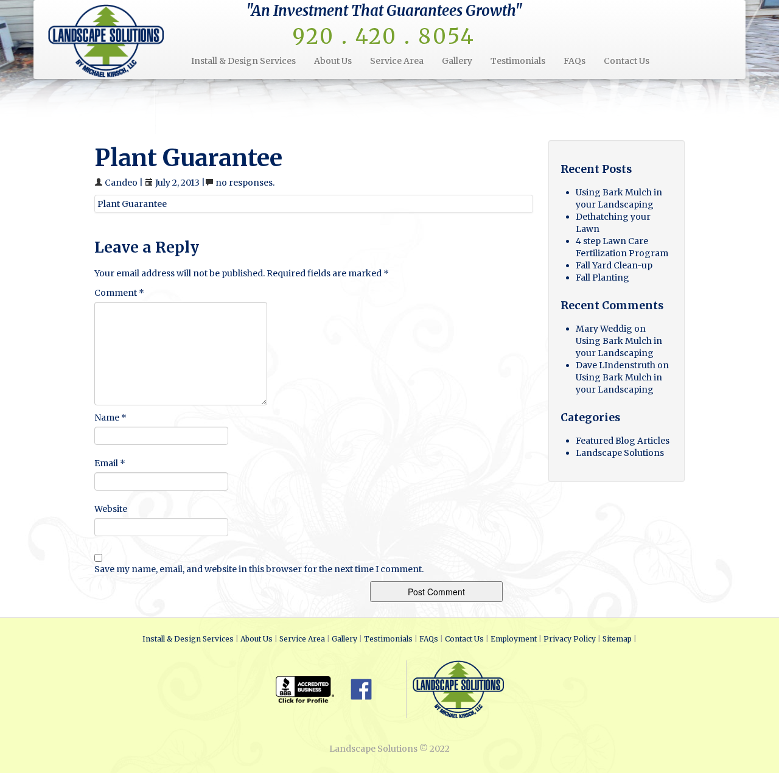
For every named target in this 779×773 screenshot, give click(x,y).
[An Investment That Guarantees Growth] (115, 39)
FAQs (574, 60)
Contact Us (626, 60)
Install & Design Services (243, 60)
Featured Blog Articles (622, 440)
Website (110, 508)
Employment (514, 638)
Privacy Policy (569, 638)
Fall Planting (602, 277)
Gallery (457, 60)
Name (110, 417)
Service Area (397, 60)
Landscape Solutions (620, 452)
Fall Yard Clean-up (614, 265)
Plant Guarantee (132, 203)
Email (109, 463)
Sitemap (617, 638)
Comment (119, 292)
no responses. (244, 182)
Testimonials (518, 60)
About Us (333, 60)
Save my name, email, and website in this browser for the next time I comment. (259, 569)
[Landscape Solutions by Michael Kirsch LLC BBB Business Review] (312, 688)
